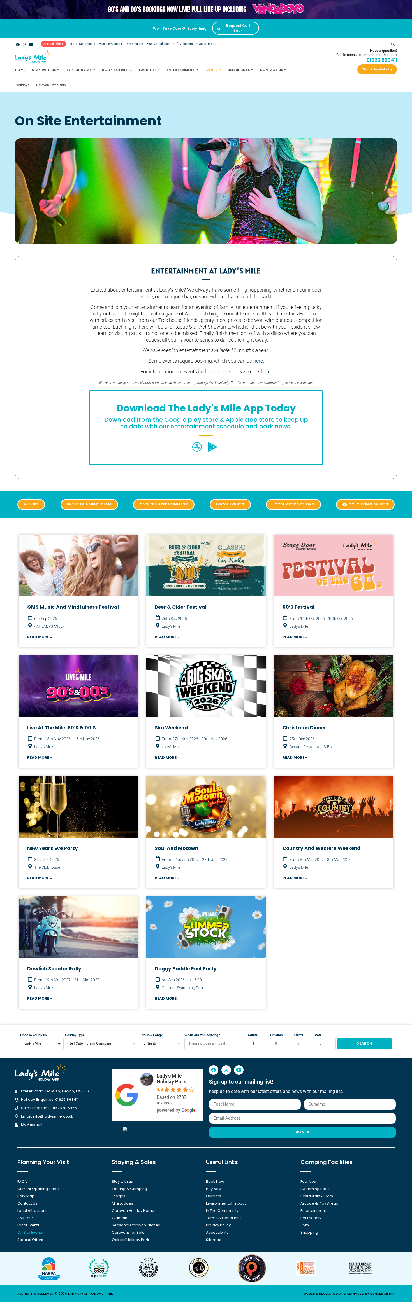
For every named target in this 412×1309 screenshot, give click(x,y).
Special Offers (30, 1239)
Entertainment (181, 69)
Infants (298, 1035)
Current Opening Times (38, 1188)
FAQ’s (22, 1181)
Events (211, 69)
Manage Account (110, 44)
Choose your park (33, 1035)
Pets (318, 1035)
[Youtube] (31, 44)
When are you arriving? (202, 1035)
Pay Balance (134, 44)
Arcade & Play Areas (319, 1203)
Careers (213, 1196)
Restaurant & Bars (316, 1196)
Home (20, 69)
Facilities (147, 69)
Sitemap (213, 1239)
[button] (392, 44)
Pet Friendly (310, 1218)
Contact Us (271, 69)
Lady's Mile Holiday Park (171, 1079)
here (258, 361)
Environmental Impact (226, 1203)
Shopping (309, 1232)
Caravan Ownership (51, 85)
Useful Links (239, 69)
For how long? (151, 1035)
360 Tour (25, 1218)
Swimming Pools (315, 1188)
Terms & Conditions (224, 1218)
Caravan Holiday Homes (134, 1210)
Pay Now (214, 1188)
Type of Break (79, 69)
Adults (253, 1035)
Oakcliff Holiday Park (130, 1239)
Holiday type (74, 1035)
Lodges (118, 1196)
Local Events (28, 1225)
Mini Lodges (122, 1203)
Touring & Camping (129, 1188)
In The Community (82, 44)
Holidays (22, 85)
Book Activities (117, 69)
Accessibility (217, 1232)
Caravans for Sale (128, 1232)
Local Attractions (32, 1210)
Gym (304, 1225)
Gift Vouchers (183, 44)
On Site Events (30, 1232)
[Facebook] (18, 44)
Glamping (121, 1218)
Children (276, 1035)
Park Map (25, 1196)
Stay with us (44, 69)
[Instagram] (24, 44)
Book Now (215, 1181)
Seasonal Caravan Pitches (136, 1225)
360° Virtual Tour (158, 44)
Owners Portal (206, 44)
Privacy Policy (218, 1225)
